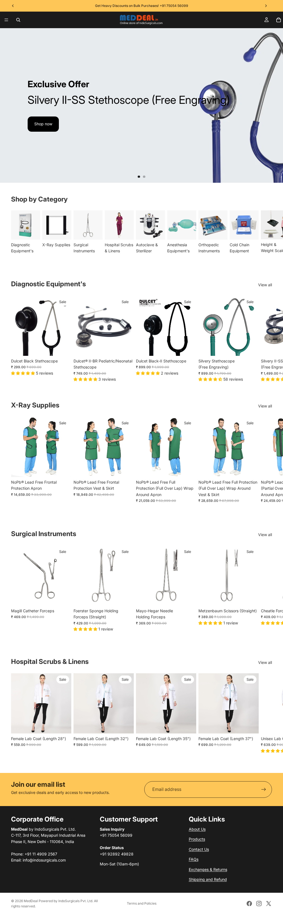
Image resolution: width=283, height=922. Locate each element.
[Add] (63, 347)
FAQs (193, 859)
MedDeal (31, 901)
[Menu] (6, 20)
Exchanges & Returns (208, 869)
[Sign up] (263, 789)
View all (265, 284)
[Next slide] (274, 105)
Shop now (43, 123)
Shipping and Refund (208, 879)
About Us (197, 829)
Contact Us (199, 849)
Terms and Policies (141, 903)
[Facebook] (249, 903)
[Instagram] (259, 903)
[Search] (18, 20)
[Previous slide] (8, 105)
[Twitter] (268, 903)
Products (197, 839)
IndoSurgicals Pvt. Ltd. (75, 901)
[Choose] (250, 347)
